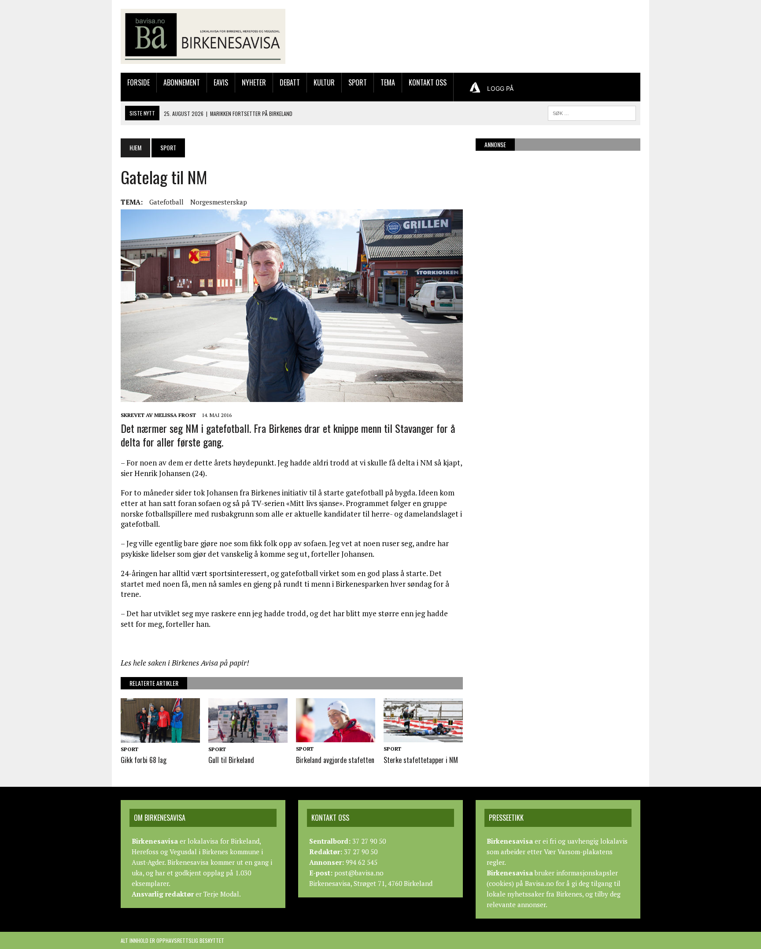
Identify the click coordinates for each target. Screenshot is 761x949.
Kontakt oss (428, 82)
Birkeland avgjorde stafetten (335, 760)
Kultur (324, 82)
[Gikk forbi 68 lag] (160, 736)
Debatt (290, 82)
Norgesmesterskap (218, 201)
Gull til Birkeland (231, 760)
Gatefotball (166, 201)
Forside (138, 82)
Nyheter (254, 82)
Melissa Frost (175, 415)
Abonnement (181, 82)
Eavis (221, 82)
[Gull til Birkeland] (248, 736)
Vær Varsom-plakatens (578, 851)
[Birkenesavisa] (203, 36)
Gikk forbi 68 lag (143, 760)
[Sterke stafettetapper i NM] (423, 736)
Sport (357, 82)
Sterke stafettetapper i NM (421, 760)
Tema (387, 82)
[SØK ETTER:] (592, 112)
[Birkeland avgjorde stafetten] (335, 736)
